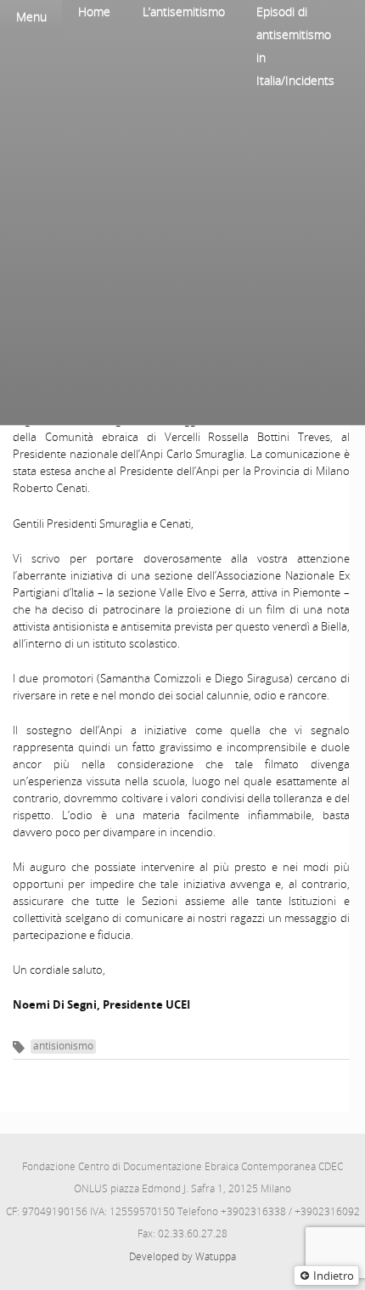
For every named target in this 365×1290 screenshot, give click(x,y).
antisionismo (63, 1045)
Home (94, 11)
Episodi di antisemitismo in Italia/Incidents (295, 45)
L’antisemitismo (184, 11)
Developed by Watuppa (182, 1256)
